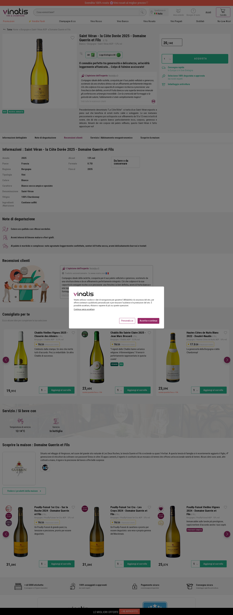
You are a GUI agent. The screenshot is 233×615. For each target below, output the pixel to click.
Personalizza (127, 320)
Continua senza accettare (84, 309)
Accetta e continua (148, 320)
